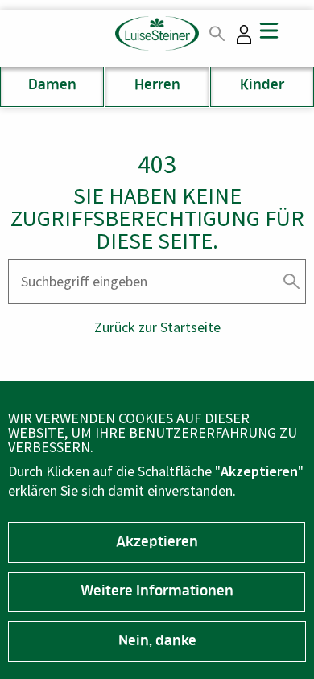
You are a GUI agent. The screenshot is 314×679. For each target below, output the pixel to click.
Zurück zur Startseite (157, 327)
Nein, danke (157, 642)
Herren (157, 86)
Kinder (262, 86)
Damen (52, 86)
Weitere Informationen (157, 592)
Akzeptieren (157, 543)
